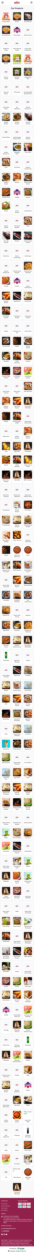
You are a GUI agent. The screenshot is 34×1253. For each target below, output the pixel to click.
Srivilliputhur (12, 1243)
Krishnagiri (3, 1241)
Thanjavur (22, 1243)
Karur (30, 1240)
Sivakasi (7, 1243)
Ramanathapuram (18, 1241)
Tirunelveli (29, 1245)
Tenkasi (18, 1243)
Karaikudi (26, 1240)
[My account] (31, 2)
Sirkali (2, 1243)
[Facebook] (2, 1234)
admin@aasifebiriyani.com (9, 1228)
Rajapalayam (10, 1241)
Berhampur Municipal (14, 1240)
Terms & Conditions (5, 1206)
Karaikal (21, 1240)
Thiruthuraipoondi (5, 1245)
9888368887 (6, 1231)
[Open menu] (2, 2)
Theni (27, 1243)
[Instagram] (4, 1234)
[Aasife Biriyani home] (17, 2)
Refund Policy (4, 1210)
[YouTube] (6, 1234)
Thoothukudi (24, 1245)
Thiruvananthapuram (15, 1245)
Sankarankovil (26, 1241)
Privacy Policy (4, 1203)
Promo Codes (4, 1208)
